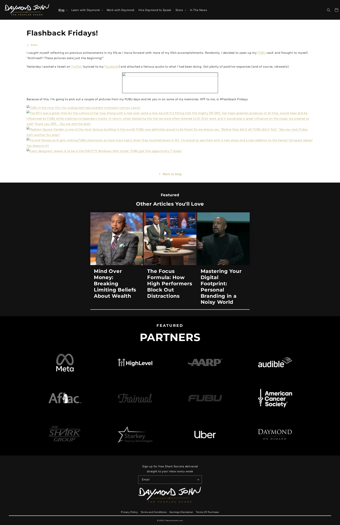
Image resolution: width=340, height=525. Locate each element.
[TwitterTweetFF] (170, 75)
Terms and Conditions (154, 512)
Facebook (111, 66)
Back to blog (172, 174)
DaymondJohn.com (174, 520)
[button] (62, 10)
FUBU (261, 52)
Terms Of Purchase (207, 512)
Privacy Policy (129, 512)
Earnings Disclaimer (181, 512)
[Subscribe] (198, 479)
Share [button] (34, 44)
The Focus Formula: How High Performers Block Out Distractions (169, 283)
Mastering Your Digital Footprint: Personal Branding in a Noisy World (221, 286)
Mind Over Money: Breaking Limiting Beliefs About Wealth (115, 283)
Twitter (76, 66)
